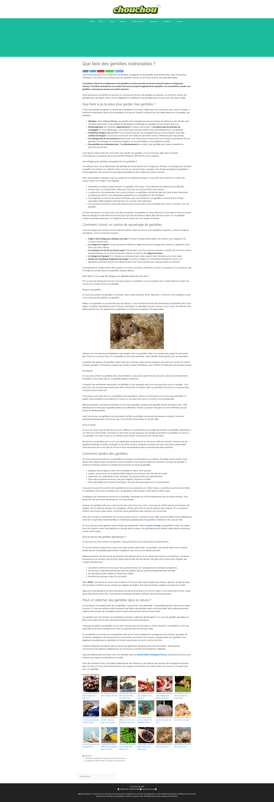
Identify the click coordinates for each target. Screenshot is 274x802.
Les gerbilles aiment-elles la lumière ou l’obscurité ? (105, 761)
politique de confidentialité (129, 789)
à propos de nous (148, 789)
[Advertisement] (137, 41)
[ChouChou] (137, 9)
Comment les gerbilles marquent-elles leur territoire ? (106, 758)
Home (92, 21)
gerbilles (88, 756)
